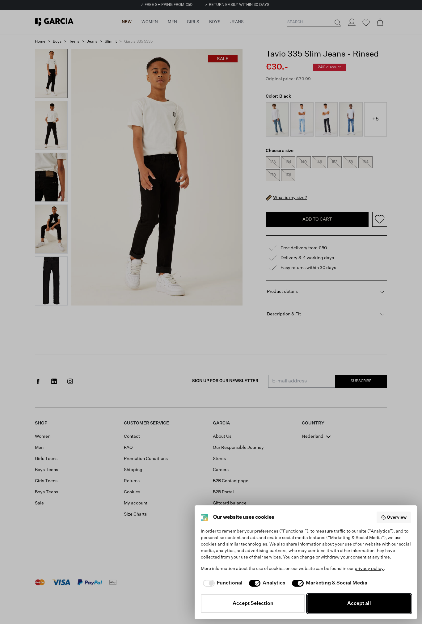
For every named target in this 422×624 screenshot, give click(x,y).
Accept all (359, 603)
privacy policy (369, 569)
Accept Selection (253, 603)
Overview (397, 517)
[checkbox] (222, 583)
